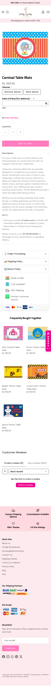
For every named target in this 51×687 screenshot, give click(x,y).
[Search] (9, 12)
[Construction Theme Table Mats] (38, 372)
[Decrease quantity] (5, 132)
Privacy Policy (8, 566)
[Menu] (3, 12)
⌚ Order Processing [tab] (14, 253)
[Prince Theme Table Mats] (38, 333)
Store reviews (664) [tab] (37, 463)
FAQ (4, 574)
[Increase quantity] (20, 132)
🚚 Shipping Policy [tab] (13, 261)
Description (7, 153)
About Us (6, 543)
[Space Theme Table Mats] (13, 410)
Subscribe (10, 648)
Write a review (25, 484)
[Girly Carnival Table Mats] (13, 333)
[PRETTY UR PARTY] (25, 12)
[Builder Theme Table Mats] (13, 372)
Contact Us (7, 555)
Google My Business (11, 547)
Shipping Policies (9, 559)
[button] (48, 341)
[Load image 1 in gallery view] (25, 48)
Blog (4, 570)
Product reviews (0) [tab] (13, 463)
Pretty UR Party (11, 117)
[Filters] (5, 471)
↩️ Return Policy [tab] (12, 269)
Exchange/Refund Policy (13, 551)
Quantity (6, 126)
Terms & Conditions (11, 562)
